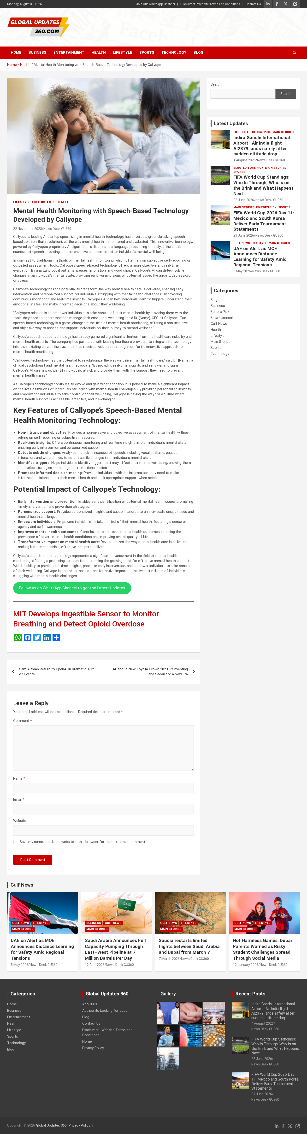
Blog (198, 52)
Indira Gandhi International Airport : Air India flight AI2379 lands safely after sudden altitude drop (261, 146)
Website (19, 820)
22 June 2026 (243, 200)
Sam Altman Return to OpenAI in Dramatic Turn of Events (56, 671)
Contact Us (253, 4)
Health (99, 52)
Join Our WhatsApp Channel (155, 4)
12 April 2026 (95, 965)
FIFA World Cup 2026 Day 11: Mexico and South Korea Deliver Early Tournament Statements (263, 221)
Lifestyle (122, 52)
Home (16, 52)
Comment (22, 721)
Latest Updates (231, 123)
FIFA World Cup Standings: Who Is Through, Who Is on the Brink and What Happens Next (263, 185)
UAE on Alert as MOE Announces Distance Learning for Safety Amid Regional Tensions (260, 257)
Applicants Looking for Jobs (104, 1010)
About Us (89, 1004)
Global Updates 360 (51, 1125)
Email (18, 799)
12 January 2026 (245, 965)
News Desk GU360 (57, 229)
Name (19, 778)
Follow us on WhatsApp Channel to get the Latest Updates (72, 587)
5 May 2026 (242, 271)
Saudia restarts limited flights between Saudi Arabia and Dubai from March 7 (189, 946)
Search (216, 84)
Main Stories (283, 132)
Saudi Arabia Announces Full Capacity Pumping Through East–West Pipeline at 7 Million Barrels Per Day (115, 949)
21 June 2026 (243, 235)
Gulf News (241, 243)
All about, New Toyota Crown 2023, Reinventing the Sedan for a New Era (150, 671)
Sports (146, 52)
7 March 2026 (169, 959)
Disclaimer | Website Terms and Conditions (210, 4)
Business (37, 52)
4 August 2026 (244, 160)
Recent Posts (251, 994)
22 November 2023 (27, 229)
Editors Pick (43, 202)
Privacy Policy (93, 1048)
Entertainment (68, 52)
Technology (173, 52)
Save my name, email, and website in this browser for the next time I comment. (83, 842)
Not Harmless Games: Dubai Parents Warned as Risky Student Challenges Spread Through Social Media (262, 949)
